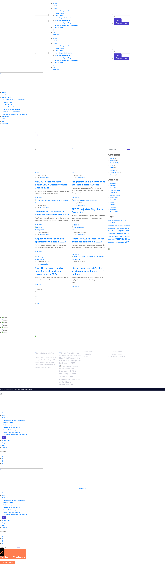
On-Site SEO (112, 239)
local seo (118, 236)
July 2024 (113, 188)
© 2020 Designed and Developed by (11, 389)
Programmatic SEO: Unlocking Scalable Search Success (88, 183)
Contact (56, 35)
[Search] (114, 14)
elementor (115, 230)
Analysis (111, 223)
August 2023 (114, 197)
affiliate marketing (112, 220)
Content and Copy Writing (63, 23)
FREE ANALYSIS (82, 488)
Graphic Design (59, 13)
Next (38, 303)
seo (127, 241)
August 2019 (114, 212)
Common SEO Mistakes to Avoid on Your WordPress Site (52, 213)
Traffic (112, 168)
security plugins (121, 242)
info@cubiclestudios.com (118, 356)
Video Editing (59, 15)
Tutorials (112, 170)
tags (109, 244)
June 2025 (113, 183)
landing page (111, 236)
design (116, 225)
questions (113, 242)
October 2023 (114, 193)
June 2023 (113, 202)
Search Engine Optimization (63, 18)
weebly (118, 244)
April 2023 (113, 207)
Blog (54, 30)
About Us (88, 354)
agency (117, 220)
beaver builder (118, 223)
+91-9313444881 (116, 354)
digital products (111, 228)
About (55, 6)
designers (120, 225)
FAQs (54, 32)
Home (55, 3)
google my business (123, 231)
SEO (73, 173)
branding (123, 223)
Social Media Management (63, 20)
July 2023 (113, 200)
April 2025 (113, 185)
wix (121, 244)
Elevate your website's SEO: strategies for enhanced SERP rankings (88, 271)
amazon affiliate (122, 220)
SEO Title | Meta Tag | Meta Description (87, 211)
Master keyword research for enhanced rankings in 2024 (88, 240)
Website (42, 259)
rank (116, 242)
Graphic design (111, 233)
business (128, 223)
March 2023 (113, 209)
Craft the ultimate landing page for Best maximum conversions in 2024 (49, 271)
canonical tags (111, 225)
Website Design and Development (65, 11)
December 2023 (115, 190)
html (116, 233)
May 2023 (113, 205)
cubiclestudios (44, 177)
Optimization (121, 239)
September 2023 (115, 195)
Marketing (113, 160)
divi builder (117, 228)
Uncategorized (39, 230)
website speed (113, 244)
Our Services (57, 8)
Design (37, 173)
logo (124, 236)
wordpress (124, 244)
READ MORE (38, 198)
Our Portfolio (58, 27)
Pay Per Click (114, 163)
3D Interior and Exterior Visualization (66, 25)
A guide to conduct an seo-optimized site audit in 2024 (50, 240)
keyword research (123, 233)
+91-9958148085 (116, 352)
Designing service (126, 225)
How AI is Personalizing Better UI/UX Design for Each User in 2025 (51, 184)
